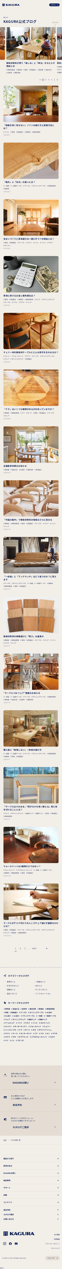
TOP (4, 1140)
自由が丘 (16, 1009)
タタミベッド (45, 1023)
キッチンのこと (41, 989)
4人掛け (49, 1012)
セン (48, 1033)
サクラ (7, 1037)
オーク (27, 1030)
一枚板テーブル (50, 1016)
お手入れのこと (13, 986)
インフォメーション (43, 993)
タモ (34, 1030)
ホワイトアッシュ (45, 1030)
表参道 (7, 1009)
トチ (36, 1033)
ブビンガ (20, 1040)
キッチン (8, 1026)
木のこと (38, 986)
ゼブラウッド (23, 1037)
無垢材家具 (51, 1009)
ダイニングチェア (19, 1019)
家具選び (14, 1012)
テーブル (23, 1012)
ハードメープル (10, 1030)
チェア (7, 1019)
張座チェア (43, 1019)
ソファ (19, 1023)
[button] (48, 79)
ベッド (35, 1023)
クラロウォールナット (39, 1037)
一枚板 (40, 1016)
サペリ (7, 1033)
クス (42, 1033)
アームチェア (10, 1023)
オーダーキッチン (20, 1026)
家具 (6, 1012)
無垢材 (41, 1009)
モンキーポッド (26, 1033)
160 (34, 948)
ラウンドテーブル (28, 1016)
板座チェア (32, 1019)
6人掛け (8, 1016)
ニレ (12, 1040)
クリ (6, 1040)
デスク (27, 1023)
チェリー (47, 1026)
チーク (15, 1033)
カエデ (52, 1037)
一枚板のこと (40, 982)
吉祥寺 (24, 1009)
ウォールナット (35, 1026)
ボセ (14, 1037)
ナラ (20, 1030)
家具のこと (11, 982)
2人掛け (16, 1016)
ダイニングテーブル (37, 1012)
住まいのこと (12, 993)
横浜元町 (33, 1009)
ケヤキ (55, 1033)
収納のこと (11, 989)
